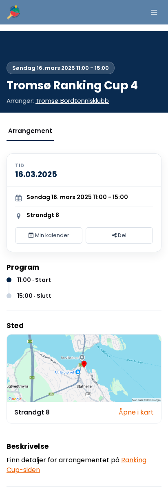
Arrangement (30, 130)
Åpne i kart (136, 412)
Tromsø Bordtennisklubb (72, 100)
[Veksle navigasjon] (154, 12)
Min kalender (51, 235)
